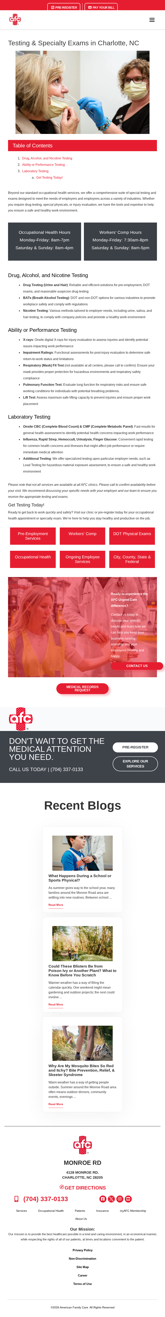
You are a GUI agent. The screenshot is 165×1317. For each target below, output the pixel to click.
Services (21, 1210)
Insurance (102, 1210)
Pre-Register (66, 7)
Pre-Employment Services (33, 536)
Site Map (82, 1267)
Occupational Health (33, 557)
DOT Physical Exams (132, 533)
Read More (55, 904)
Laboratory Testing (35, 171)
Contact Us (137, 666)
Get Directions (85, 1187)
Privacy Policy (83, 1250)
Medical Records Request (82, 688)
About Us (81, 1218)
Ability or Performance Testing (43, 164)
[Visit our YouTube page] (128, 1199)
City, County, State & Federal (132, 559)
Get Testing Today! (49, 177)
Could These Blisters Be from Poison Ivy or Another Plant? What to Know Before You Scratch (82, 970)
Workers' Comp (82, 533)
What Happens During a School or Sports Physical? (79, 878)
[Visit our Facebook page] (102, 1199)
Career (82, 1275)
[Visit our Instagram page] (119, 1199)
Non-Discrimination (82, 1258)
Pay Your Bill (103, 7)
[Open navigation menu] (152, 20)
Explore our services (135, 763)
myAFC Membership (133, 1210)
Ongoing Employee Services (83, 559)
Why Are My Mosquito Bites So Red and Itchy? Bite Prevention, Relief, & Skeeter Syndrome (81, 1070)
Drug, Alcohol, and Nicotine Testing (47, 158)
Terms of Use (82, 1284)
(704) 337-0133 (67, 769)
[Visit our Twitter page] (111, 1199)
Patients (80, 1210)
